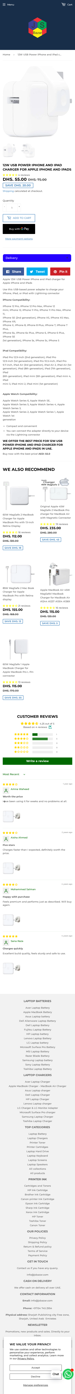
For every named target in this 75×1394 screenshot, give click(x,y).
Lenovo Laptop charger (37, 1103)
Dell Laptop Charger (37, 1094)
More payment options (19, 238)
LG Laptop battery (37, 1042)
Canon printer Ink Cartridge (37, 1199)
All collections (37, 1168)
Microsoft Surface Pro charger (37, 1112)
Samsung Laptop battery (37, 1060)
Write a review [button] (37, 761)
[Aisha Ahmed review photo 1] (11, 866)
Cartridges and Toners (37, 1185)
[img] (10, 784)
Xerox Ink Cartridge (37, 1212)
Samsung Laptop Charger (37, 1116)
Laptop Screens (37, 1160)
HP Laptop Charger (37, 1099)
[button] (10, 532)
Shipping (8, 191)
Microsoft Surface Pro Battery (37, 1047)
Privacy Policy (37, 1237)
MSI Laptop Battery (37, 1051)
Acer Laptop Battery (37, 1007)
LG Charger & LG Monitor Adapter (37, 1107)
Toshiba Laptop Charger (37, 1121)
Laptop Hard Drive (37, 1151)
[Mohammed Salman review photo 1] (11, 918)
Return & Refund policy (37, 1246)
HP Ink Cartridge (37, 1190)
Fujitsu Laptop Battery (37, 1029)
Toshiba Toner (37, 1220)
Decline (35, 1376)
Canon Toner (37, 1225)
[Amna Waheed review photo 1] (11, 814)
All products (37, 1173)
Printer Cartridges (37, 1146)
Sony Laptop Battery (37, 1064)
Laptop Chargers (37, 1138)
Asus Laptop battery (37, 1016)
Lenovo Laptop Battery (37, 1038)
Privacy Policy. (25, 1358)
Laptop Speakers (37, 1164)
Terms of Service (38, 1250)
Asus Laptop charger (37, 1090)
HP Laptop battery (37, 1033)
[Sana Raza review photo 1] (11, 966)
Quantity (8, 200)
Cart (69, 4)
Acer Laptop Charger (37, 1081)
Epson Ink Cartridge (37, 1203)
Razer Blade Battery (37, 1055)
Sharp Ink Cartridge (37, 1207)
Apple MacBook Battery (37, 1012)
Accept (35, 1367)
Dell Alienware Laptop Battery (37, 1020)
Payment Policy (37, 1255)
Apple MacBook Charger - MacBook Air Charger (37, 1086)
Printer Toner (37, 1142)
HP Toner (37, 1216)
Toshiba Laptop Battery (37, 1068)
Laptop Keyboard (37, 1155)
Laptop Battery (38, 1133)
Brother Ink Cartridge (37, 1194)
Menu (10, 4)
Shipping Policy (37, 1242)
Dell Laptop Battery (37, 1025)
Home (6, 54)
